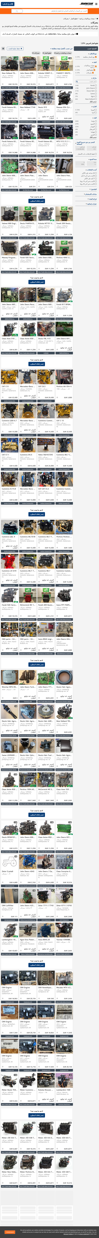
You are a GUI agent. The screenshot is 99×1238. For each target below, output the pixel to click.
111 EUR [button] (14, 917)
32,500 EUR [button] (13, 398)
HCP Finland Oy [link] (9, 886)
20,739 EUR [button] (31, 999)
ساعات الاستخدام (91, 194)
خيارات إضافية (92, 204)
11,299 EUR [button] (49, 234)
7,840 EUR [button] (50, 800)
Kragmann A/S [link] (28, 1002)
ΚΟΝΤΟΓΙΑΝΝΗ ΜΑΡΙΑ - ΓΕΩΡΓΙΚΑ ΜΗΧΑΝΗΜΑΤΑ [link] (34, 122)
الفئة (95, 62)
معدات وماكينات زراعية (86, 19)
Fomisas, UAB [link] (28, 701)
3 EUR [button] (15, 698)
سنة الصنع (93, 159)
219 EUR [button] (50, 187)
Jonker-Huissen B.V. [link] (46, 401)
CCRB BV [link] (46, 353)
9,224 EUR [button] (13, 234)
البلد (95, 118)
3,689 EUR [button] (32, 616)
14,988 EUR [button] (31, 152)
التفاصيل (94, 189)
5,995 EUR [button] (68, 800)
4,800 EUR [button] (13, 882)
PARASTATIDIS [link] (46, 122)
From (95, 162)
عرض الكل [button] (93, 101)
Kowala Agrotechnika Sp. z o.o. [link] (46, 886)
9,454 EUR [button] (13, 1101)
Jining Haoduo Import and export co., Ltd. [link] (14, 701)
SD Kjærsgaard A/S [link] (9, 920)
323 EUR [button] (69, 187)
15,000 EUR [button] (31, 500)
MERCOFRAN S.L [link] (46, 319)
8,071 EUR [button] (50, 84)
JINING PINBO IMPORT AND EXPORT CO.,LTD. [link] (69, 954)
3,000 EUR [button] (68, 398)
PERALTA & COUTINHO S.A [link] (27, 920)
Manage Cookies (68, 1234)
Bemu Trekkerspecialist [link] (28, 954)
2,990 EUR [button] (68, 917)
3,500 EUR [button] (50, 350)
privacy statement (84, 1234)
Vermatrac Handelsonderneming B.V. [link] (48, 653)
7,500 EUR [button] (68, 548)
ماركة (95, 78)
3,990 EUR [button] (50, 917)
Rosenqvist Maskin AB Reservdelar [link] (66, 701)
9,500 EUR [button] (13, 466)
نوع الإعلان (93, 54)
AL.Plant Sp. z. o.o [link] (64, 190)
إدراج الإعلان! (7, 4)
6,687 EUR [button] (68, 118)
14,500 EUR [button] (49, 432)
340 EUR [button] (50, 999)
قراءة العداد (93, 199)
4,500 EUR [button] (32, 118)
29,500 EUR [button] (49, 398)
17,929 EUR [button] (49, 1067)
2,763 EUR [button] (32, 882)
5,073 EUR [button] (13, 848)
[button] (86, 48)
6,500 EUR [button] (13, 500)
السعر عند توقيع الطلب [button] (48, 117)
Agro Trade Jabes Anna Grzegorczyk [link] (66, 87)
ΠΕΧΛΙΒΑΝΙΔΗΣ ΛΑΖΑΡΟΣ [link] (64, 653)
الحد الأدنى (94, 147)
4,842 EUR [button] (68, 848)
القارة (95, 106)
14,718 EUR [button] (31, 1067)
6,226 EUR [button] (13, 269)
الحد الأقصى (82, 147)
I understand (10, 1232)
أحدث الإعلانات (92, 170)
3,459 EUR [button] (68, 999)
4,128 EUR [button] (68, 234)
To (84, 162)
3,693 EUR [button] (68, 951)
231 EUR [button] (32, 187)
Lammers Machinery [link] (64, 1104)
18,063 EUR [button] (13, 999)
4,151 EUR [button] (32, 234)
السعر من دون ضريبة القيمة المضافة (86, 143)
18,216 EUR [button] (13, 118)
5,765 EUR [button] (68, 84)
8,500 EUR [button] (32, 466)
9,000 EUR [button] (68, 650)
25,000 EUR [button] (49, 466)
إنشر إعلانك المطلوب (36, 201)
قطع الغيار (74, 19)
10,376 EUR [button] (31, 84)
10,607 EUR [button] (13, 951)
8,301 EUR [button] (13, 350)
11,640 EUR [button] (67, 1033)
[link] (64, 63)
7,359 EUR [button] (13, 1033)
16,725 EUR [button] (13, 1067)
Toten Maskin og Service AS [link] (28, 886)
